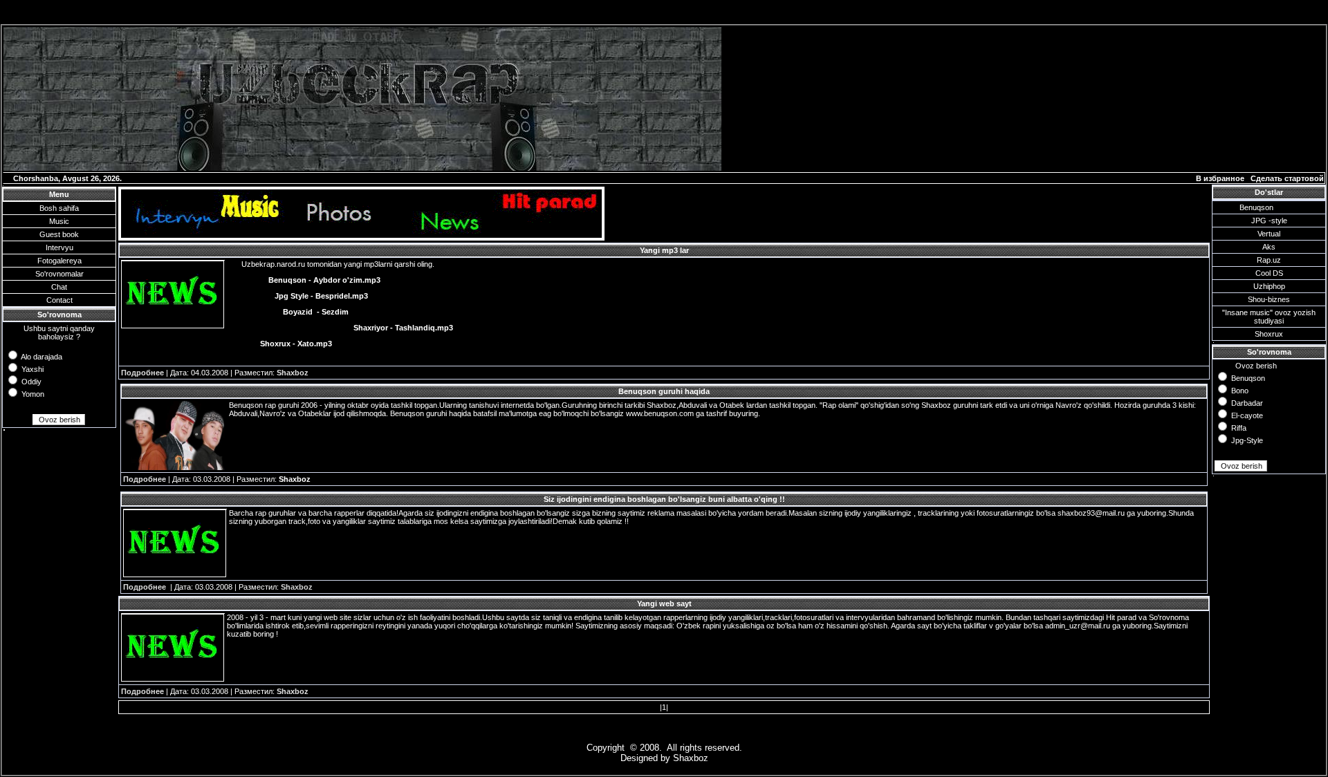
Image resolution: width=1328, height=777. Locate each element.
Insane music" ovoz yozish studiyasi (1270, 316)
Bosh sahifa (59, 208)
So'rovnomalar (59, 274)
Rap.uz (1269, 260)
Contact (59, 300)
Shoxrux (1269, 334)
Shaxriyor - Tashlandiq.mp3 (403, 328)
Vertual (1268, 234)
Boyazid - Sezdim (316, 312)
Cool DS (1269, 273)
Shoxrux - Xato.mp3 (296, 343)
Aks (1268, 247)
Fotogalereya (59, 260)
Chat (59, 287)
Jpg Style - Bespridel (312, 296)
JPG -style (1269, 220)
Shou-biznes (1269, 299)
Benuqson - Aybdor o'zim (315, 280)
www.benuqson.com (660, 413)
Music (59, 221)
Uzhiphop (1269, 286)
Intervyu (59, 247)
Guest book (59, 234)
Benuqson (1256, 207)
